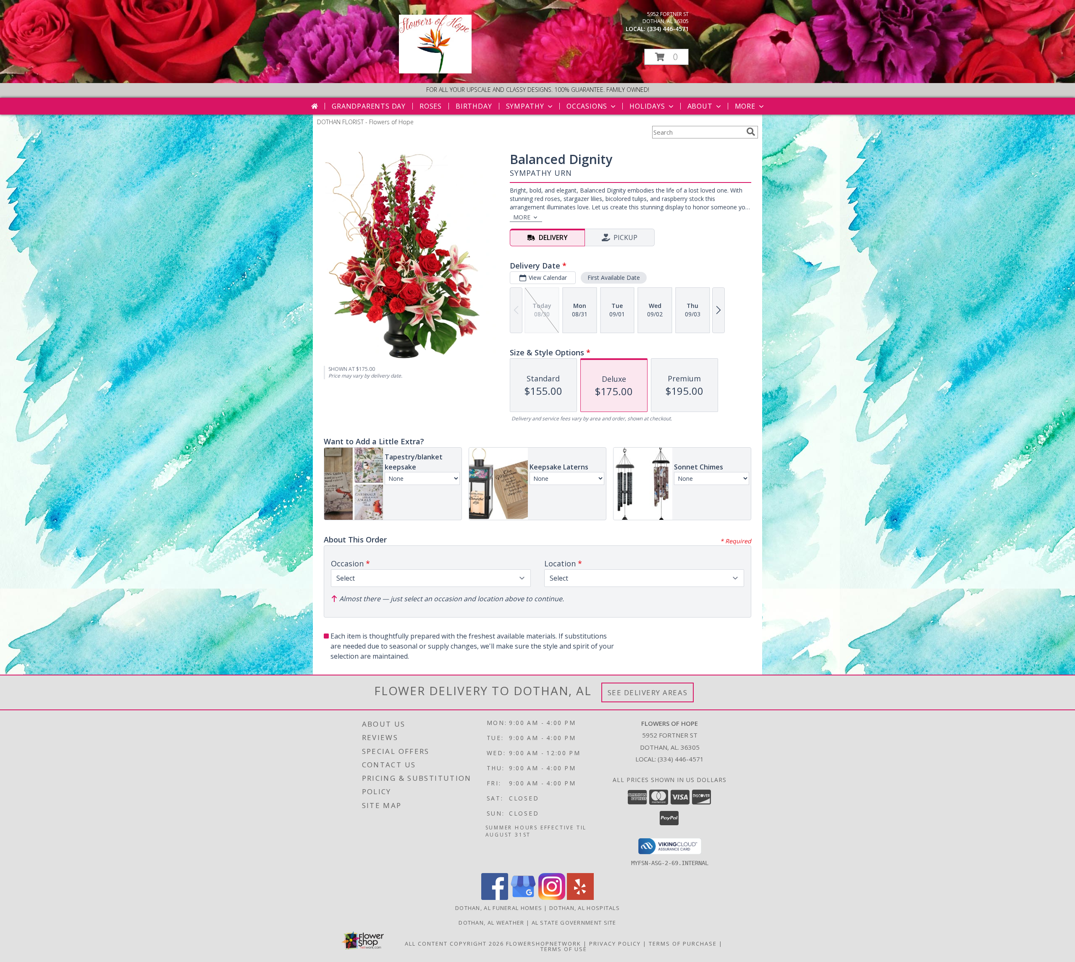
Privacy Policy (615, 943)
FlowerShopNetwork (543, 943)
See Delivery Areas (648, 692)
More (745, 106)
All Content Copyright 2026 (454, 943)
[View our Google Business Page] (523, 898)
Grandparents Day (369, 106)
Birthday (474, 106)
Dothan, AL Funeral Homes (498, 908)
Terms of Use (563, 949)
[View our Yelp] (580, 898)
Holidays (647, 106)
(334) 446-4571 (668, 29)
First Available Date (613, 278)
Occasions (586, 106)
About (700, 106)
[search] (751, 131)
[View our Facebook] (494, 898)
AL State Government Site (574, 922)
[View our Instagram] (551, 898)
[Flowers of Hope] (435, 71)
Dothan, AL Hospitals (584, 908)
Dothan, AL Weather (491, 922)
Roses (431, 106)
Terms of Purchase (683, 943)
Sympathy (525, 106)
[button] (666, 57)
